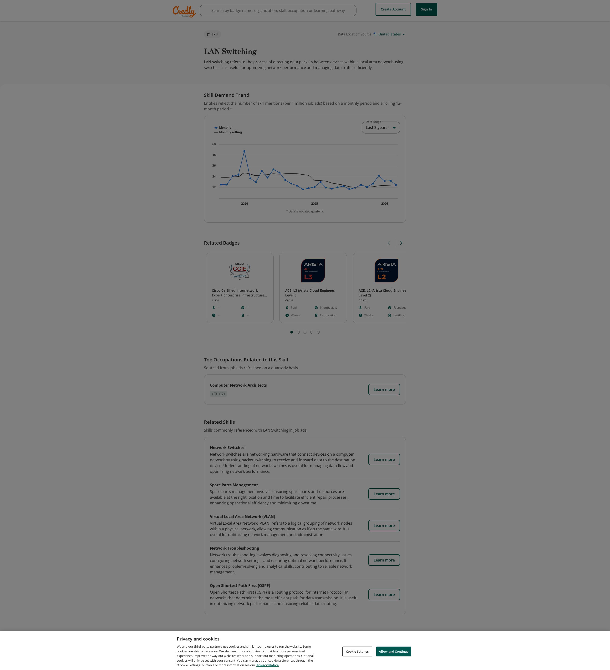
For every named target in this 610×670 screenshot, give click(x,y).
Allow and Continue (393, 651)
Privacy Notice (267, 665)
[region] (305, 650)
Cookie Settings (357, 651)
